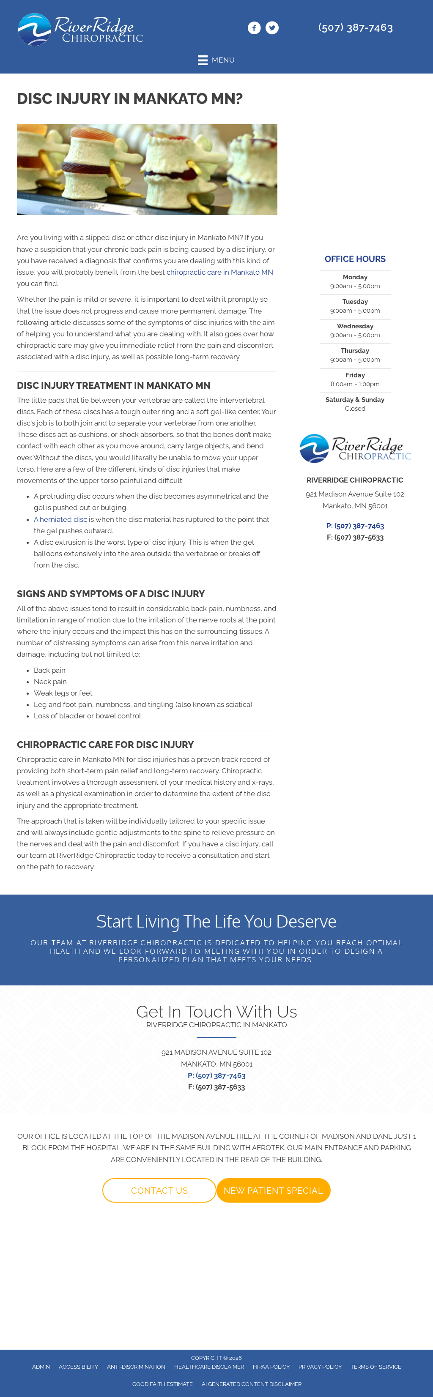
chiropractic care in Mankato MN (220, 272)
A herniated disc (60, 519)
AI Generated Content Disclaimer (251, 1384)
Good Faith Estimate (162, 1384)
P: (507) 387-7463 (216, 1075)
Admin (41, 1367)
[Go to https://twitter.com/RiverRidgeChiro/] (272, 29)
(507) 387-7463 (355, 27)
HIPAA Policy (271, 1367)
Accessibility (78, 1367)
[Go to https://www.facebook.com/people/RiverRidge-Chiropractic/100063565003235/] (254, 29)
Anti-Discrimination (136, 1367)
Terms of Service (376, 1367)
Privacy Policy (320, 1367)
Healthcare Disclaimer (209, 1367)
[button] (159, 1190)
